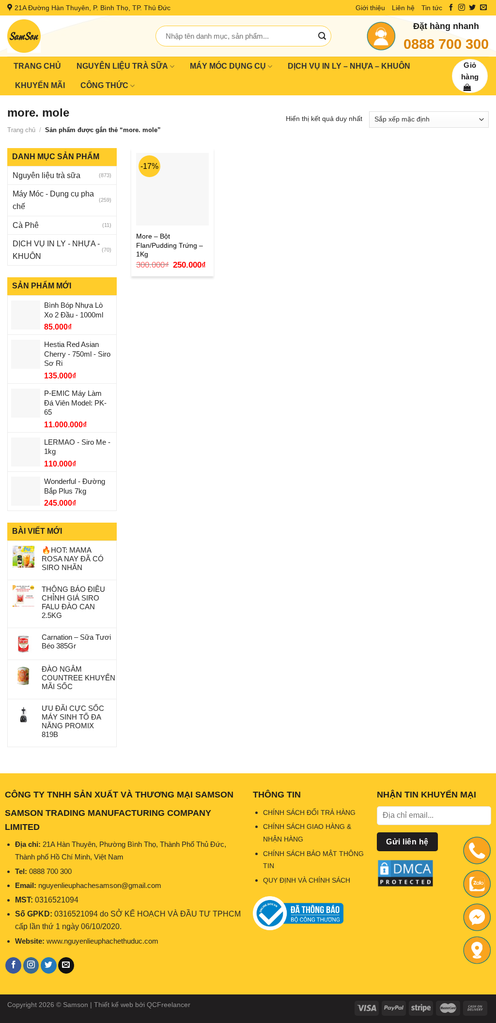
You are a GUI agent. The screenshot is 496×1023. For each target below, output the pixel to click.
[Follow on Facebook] (451, 8)
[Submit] (322, 36)
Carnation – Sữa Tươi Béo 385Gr (76, 641)
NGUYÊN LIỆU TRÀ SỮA (122, 66)
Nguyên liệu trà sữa (46, 175)
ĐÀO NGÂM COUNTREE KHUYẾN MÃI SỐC (78, 678)
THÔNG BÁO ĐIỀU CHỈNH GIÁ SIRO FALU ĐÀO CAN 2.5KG (73, 602)
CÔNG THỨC (104, 85)
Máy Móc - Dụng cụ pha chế (53, 200)
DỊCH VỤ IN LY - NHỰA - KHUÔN (56, 250)
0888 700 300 (446, 44)
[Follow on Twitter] (472, 8)
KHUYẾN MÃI (40, 85)
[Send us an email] (483, 8)
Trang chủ (21, 130)
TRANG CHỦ (37, 66)
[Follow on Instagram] (461, 8)
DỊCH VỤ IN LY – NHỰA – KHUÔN (349, 66)
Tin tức (431, 8)
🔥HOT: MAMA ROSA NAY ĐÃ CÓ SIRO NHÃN (73, 559)
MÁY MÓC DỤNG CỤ (228, 66)
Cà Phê (26, 225)
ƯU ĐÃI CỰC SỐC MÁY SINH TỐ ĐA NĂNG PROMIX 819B (73, 721)
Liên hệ (403, 8)
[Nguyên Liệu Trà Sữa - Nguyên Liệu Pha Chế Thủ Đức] (74, 36)
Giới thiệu (370, 8)
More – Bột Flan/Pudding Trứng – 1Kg (169, 245)
